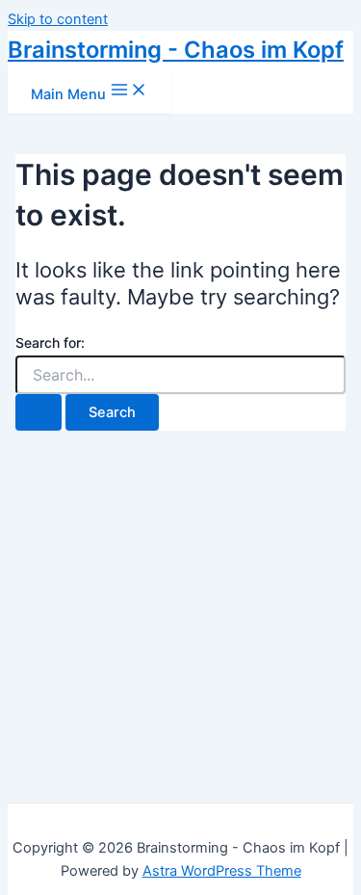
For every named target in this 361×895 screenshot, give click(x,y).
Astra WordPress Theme (221, 871)
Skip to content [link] (58, 19)
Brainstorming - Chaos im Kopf (176, 50)
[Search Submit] (38, 413)
